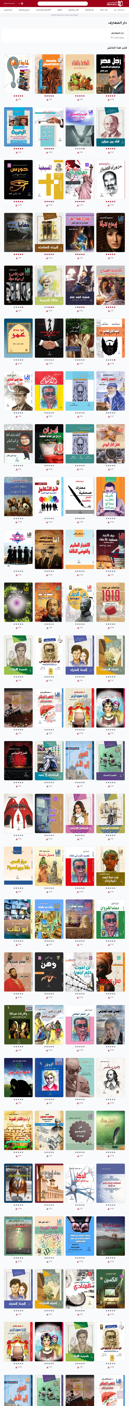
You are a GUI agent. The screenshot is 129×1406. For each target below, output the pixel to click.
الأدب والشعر (73, 10)
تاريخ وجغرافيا (24, 10)
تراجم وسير (8, 10)
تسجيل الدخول (9, 3)
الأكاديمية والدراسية (43, 10)
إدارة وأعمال (89, 10)
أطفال (59, 10)
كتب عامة (104, 10)
